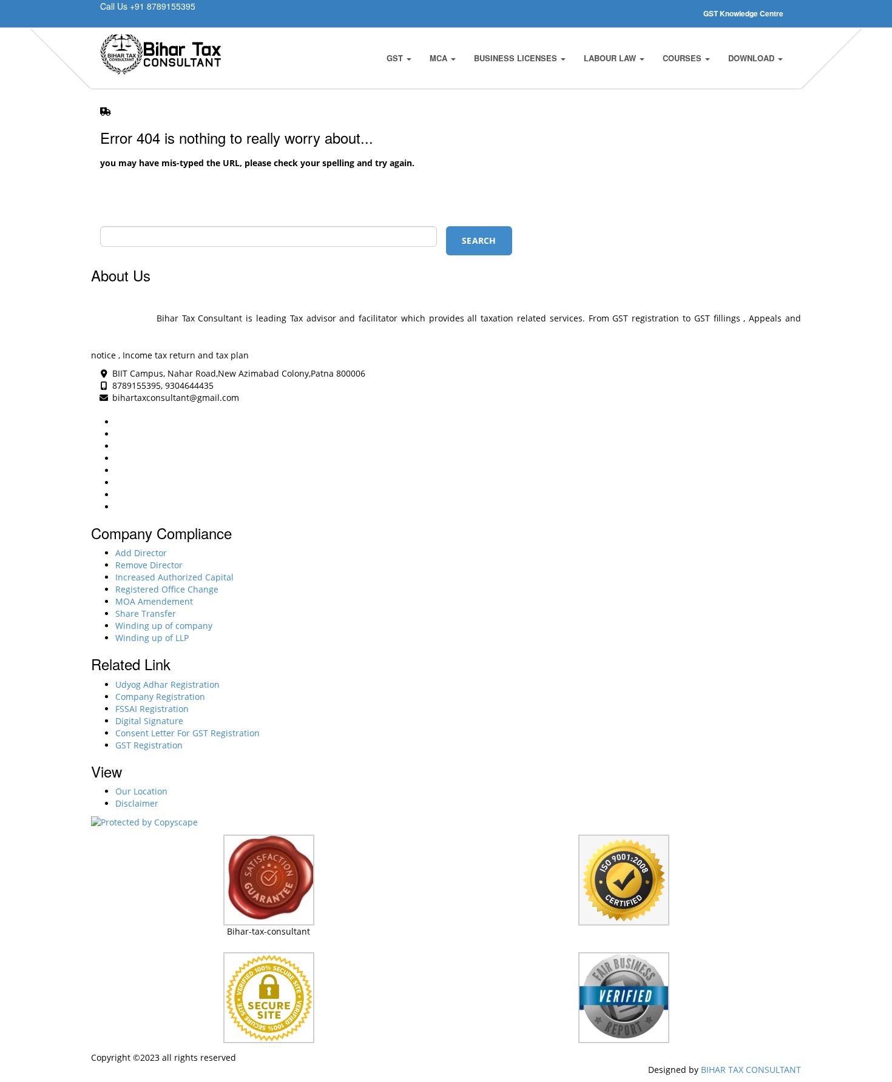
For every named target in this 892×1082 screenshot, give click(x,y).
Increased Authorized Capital (174, 577)
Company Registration (160, 696)
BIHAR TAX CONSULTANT (751, 1069)
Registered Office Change (166, 589)
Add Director (141, 553)
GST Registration (149, 745)
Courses (683, 58)
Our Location (141, 791)
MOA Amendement (154, 601)
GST (396, 58)
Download (752, 58)
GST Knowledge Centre (743, 13)
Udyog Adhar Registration (167, 684)
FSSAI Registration (152, 708)
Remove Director (149, 565)
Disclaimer (136, 803)
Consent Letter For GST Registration (187, 733)
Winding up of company (163, 625)
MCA (440, 58)
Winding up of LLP (152, 637)
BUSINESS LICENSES (516, 58)
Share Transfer (145, 613)
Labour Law (611, 58)
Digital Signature (149, 721)
